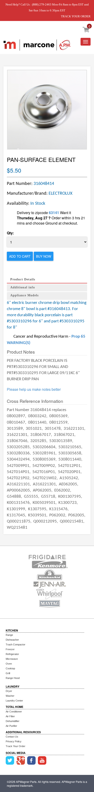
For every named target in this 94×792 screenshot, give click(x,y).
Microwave (12, 658)
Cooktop (10, 668)
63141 (54, 212)
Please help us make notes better (34, 389)
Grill (8, 673)
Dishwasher (12, 639)
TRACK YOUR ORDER (76, 16)
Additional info (22, 287)
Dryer (9, 691)
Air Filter (10, 716)
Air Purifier (11, 726)
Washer (10, 695)
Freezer (10, 649)
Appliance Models (24, 295)
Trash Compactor (15, 644)
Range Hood (13, 678)
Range (9, 635)
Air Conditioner (14, 711)
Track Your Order (15, 746)
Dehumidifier (12, 721)
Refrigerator (12, 654)
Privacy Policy (13, 741)
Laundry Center (14, 700)
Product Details (22, 279)
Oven (9, 663)
